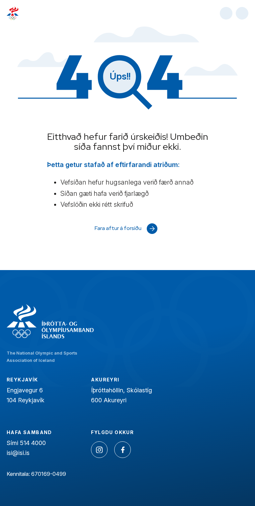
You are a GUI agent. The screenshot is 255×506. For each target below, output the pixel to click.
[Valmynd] (242, 13)
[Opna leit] (226, 13)
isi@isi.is (18, 452)
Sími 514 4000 (26, 442)
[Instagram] (99, 449)
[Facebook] (122, 449)
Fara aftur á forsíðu (118, 228)
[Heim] (13, 13)
